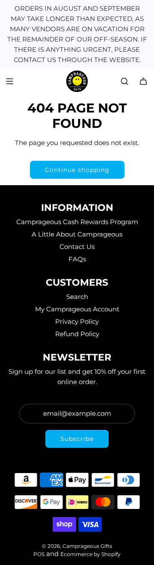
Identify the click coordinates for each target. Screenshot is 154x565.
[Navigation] (9, 81)
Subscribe (77, 439)
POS (38, 554)
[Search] (124, 81)
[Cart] (143, 81)
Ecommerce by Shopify (90, 554)
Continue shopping (77, 170)
